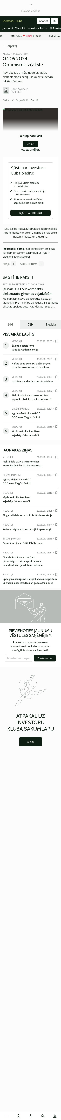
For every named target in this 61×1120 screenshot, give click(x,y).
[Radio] (31, 1116)
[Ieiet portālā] (55, 1116)
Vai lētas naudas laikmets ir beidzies (32, 381)
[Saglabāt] (56, 341)
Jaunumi (8, 28)
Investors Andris (37, 28)
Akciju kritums (28, 264)
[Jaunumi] (18, 1116)
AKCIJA (6, 53)
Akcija (6, 264)
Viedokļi (20, 28)
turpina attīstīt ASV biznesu (23, 543)
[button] (18, 658)
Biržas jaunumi (21, 408)
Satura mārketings (15, 284)
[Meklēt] (43, 1116)
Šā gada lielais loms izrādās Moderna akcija (27, 515)
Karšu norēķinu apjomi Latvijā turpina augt (27, 529)
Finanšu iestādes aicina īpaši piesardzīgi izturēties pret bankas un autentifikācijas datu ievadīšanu (23, 561)
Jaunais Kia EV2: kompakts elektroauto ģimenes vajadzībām (28, 291)
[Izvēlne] (6, 1116)
